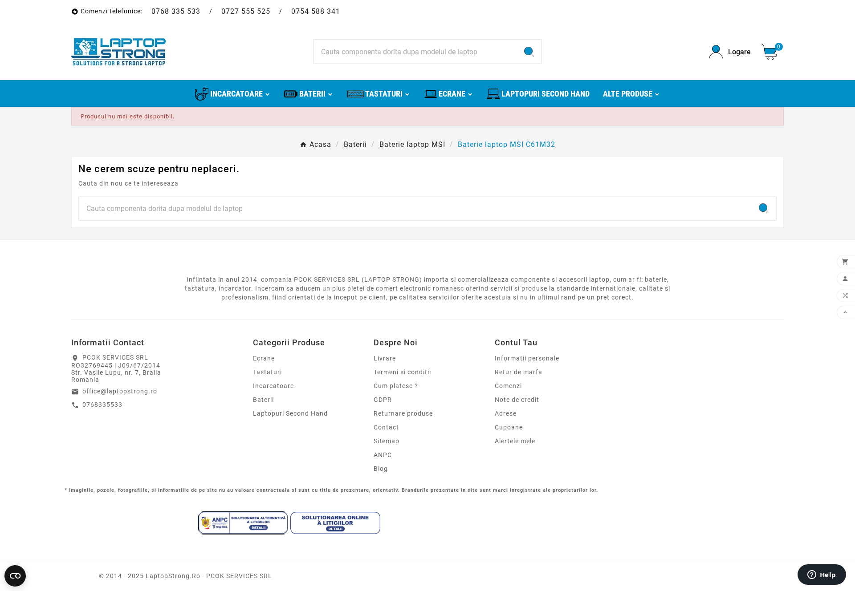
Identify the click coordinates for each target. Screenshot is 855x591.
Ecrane (264, 358)
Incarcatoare (273, 385)
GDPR (383, 399)
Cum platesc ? (396, 385)
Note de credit (517, 399)
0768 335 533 (175, 11)
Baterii (263, 399)
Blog (381, 468)
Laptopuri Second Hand (290, 413)
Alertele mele (515, 441)
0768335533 (102, 404)
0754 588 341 (315, 11)
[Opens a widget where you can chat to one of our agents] (821, 575)
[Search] (529, 52)
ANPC (383, 454)
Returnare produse (403, 413)
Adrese (506, 413)
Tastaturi (267, 372)
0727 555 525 (245, 11)
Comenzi (508, 385)
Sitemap (386, 441)
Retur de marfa (518, 372)
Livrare (385, 358)
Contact (386, 427)
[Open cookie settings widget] (15, 576)
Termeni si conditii (402, 372)
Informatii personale (527, 358)
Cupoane (509, 427)
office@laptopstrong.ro (119, 391)
